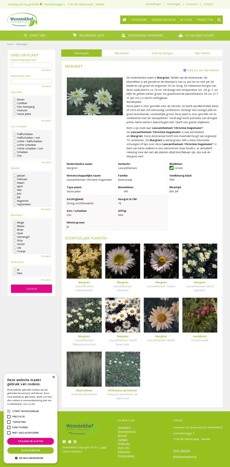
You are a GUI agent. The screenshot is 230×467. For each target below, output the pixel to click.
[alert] (31, 418)
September (24, 204)
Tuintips (123, 439)
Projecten (124, 443)
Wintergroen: (17, 262)
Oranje (21, 251)
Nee (19, 273)
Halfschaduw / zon (28, 137)
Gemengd (23, 236)
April (19, 186)
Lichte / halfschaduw (29, 141)
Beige (20, 222)
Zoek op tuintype (162, 53)
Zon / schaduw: (18, 126)
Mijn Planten (202, 53)
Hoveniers (124, 427)
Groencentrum (127, 431)
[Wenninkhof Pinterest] (70, 441)
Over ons (123, 447)
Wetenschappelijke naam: (24, 60)
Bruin (20, 229)
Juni (19, 193)
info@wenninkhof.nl (184, 456)
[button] (30, 458)
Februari (22, 179)
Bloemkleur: (17, 215)
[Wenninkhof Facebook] (65, 441)
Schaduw (22, 152)
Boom (20, 99)
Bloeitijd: (15, 168)
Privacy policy (126, 455)
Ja (18, 269)
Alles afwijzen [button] (30, 450)
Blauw (20, 226)
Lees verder (29, 404)
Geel (20, 233)
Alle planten (122, 53)
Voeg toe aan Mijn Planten (203, 70)
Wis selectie (46, 70)
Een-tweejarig (26, 106)
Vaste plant (24, 114)
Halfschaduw (25, 134)
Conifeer (22, 103)
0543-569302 (181, 450)
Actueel (122, 435)
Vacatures (192, 4)
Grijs (20, 240)
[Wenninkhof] (22, 19)
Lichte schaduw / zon (30, 148)
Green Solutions (72, 451)
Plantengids (174, 4)
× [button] (53, 377)
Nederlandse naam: (21, 76)
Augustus (23, 200)
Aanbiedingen (153, 4)
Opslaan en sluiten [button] (30, 441)
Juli (18, 197)
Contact (208, 4)
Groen (21, 244)
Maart (20, 182)
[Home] (124, 19)
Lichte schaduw (26, 144)
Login (103, 447)
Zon (19, 155)
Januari (21, 175)
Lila (19, 247)
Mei (19, 190)
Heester (22, 110)
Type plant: (16, 92)
